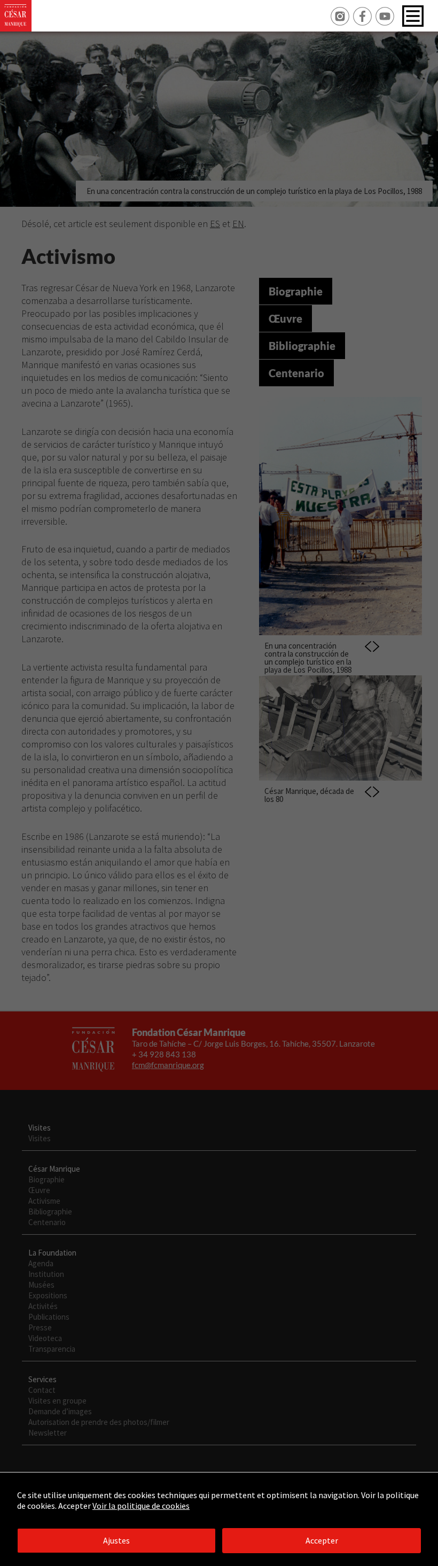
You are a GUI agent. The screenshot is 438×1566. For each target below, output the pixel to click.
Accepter (322, 1540)
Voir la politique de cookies (141, 1505)
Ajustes (116, 1540)
